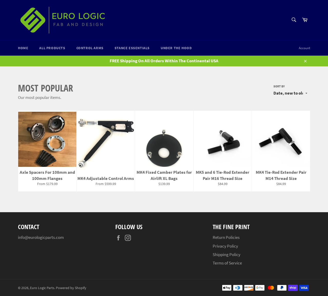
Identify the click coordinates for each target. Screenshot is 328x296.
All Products (52, 48)
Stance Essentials (132, 48)
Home (23, 48)
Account (304, 48)
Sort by (279, 86)
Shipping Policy (226, 254)
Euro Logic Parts (42, 288)
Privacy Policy (225, 246)
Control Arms (90, 48)
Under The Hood (176, 48)
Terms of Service (227, 263)
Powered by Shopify (71, 288)
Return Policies (226, 237)
